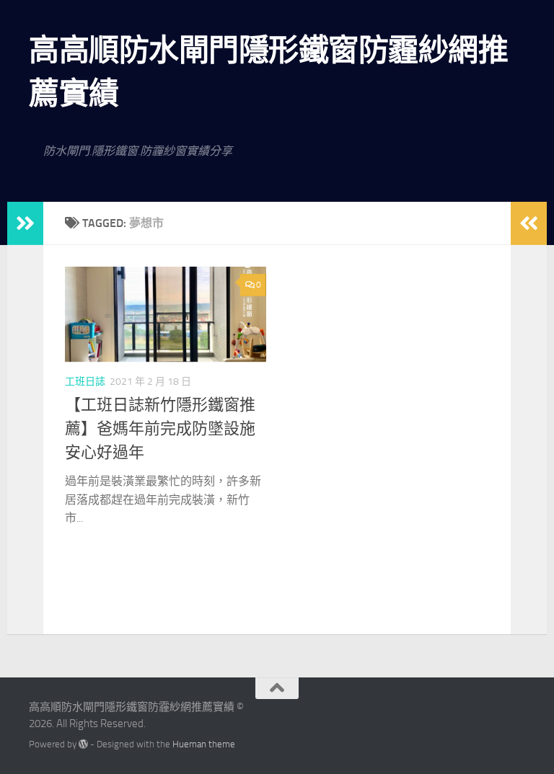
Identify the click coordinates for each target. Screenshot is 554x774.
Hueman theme (203, 744)
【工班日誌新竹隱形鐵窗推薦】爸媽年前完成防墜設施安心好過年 (160, 429)
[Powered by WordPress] (83, 744)
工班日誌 (85, 381)
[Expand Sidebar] (25, 223)
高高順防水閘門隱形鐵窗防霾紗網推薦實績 (268, 72)
